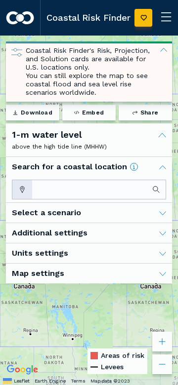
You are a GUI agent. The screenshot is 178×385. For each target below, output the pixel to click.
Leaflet (22, 381)
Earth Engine (50, 381)
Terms (78, 381)
